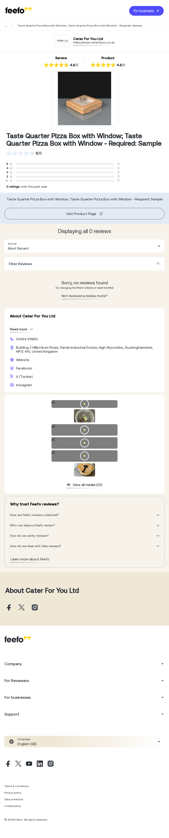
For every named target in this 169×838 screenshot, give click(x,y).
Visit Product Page (81, 214)
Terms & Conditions (16, 786)
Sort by (12, 243)
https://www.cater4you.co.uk (93, 42)
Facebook (24, 368)
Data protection (13, 799)
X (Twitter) (24, 377)
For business (144, 11)
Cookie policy (12, 806)
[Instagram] (51, 764)
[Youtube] (29, 764)
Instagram (24, 385)
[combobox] (84, 246)
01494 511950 (27, 339)
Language (24, 739)
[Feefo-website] (18, 10)
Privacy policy (12, 792)
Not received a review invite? (85, 296)
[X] (18, 764)
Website (22, 360)
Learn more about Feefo (30, 559)
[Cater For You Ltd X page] (21, 607)
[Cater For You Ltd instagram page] (35, 607)
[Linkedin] (40, 764)
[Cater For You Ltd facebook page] (8, 607)
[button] (84, 246)
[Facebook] (7, 764)
